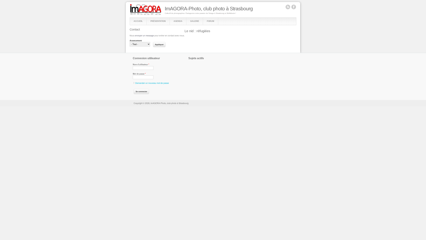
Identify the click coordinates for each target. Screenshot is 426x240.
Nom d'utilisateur (141, 64)
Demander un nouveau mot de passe (152, 83)
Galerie (194, 21)
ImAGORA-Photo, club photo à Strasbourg (209, 8)
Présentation (158, 21)
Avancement (136, 40)
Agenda (178, 21)
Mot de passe (139, 73)
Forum (210, 21)
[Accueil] (146, 14)
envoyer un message (144, 35)
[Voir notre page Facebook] (293, 7)
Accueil (138, 21)
